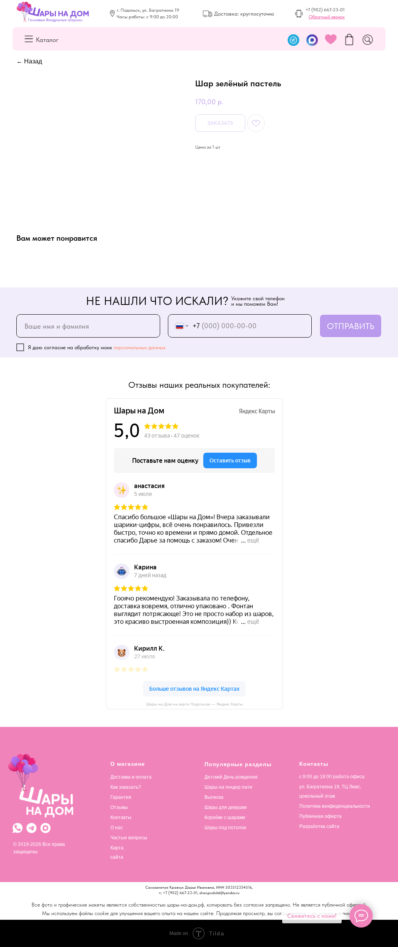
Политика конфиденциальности (334, 806)
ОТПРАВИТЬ (350, 326)
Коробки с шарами (224, 817)
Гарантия (120, 797)
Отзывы (119, 807)
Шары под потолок (225, 827)
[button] (327, 16)
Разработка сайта (319, 826)
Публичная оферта (320, 816)
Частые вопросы (128, 837)
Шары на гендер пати (228, 787)
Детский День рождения (231, 777)
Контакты (120, 817)
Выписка (213, 797)
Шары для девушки (225, 807)
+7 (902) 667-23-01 (325, 9)
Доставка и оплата (131, 777)
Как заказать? (125, 787)
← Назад (29, 61)
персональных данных (139, 347)
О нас (116, 827)
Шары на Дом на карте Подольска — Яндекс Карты (194, 704)
